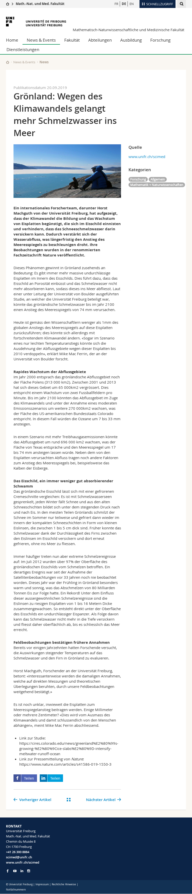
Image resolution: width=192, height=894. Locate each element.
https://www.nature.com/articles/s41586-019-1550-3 (65, 764)
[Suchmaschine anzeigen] (181, 4)
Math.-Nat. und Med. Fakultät (40, 3)
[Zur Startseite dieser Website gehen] (7, 62)
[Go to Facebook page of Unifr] (7, 871)
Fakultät (72, 40)
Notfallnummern (16, 889)
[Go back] (68, 799)
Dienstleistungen (22, 49)
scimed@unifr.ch (19, 857)
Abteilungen (100, 40)
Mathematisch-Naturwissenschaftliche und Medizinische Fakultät (128, 29)
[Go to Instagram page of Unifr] (28, 871)
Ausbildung (131, 40)
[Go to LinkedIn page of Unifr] (21, 871)
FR (116, 3)
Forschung (160, 40)
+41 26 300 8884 (17, 852)
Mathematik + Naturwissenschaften (156, 184)
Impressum (42, 884)
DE (124, 3)
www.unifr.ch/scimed (146, 156)
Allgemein (157, 179)
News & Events (41, 40)
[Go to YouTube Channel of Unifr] (14, 871)
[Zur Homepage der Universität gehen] (36, 21)
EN (132, 3)
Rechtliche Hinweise (64, 884)
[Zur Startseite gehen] (7, 3)
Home (12, 40)
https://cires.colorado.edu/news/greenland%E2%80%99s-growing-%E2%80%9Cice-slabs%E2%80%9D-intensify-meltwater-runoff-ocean (68, 748)
